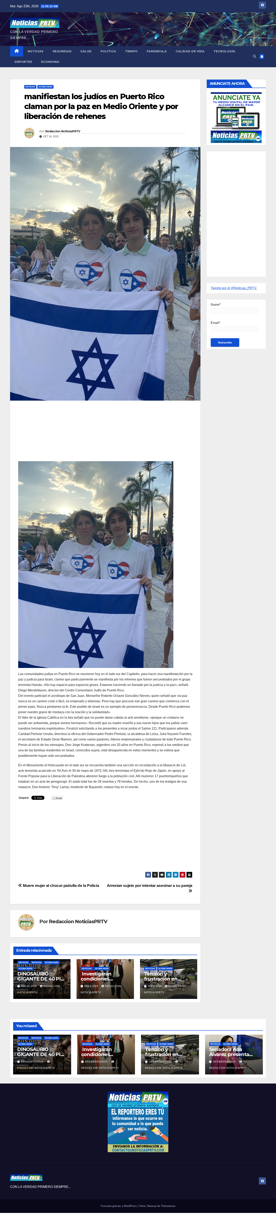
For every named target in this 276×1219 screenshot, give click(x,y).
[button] (254, 56)
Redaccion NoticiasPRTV (62, 131)
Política (108, 51)
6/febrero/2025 (97, 1061)
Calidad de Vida (190, 51)
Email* (215, 322)
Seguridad (62, 51)
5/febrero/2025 (161, 1061)
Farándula (157, 51)
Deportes (23, 62)
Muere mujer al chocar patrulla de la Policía (60, 885)
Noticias (36, 51)
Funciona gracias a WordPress (119, 1205)
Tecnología (224, 51)
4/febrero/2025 (225, 1061)
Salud (86, 51)
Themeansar (168, 1205)
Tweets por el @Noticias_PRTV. (234, 288)
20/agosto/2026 (32, 1061)
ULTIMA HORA (45, 87)
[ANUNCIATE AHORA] (236, 117)
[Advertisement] (105, 433)
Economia (50, 62)
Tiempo (131, 51)
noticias (23, 962)
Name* (216, 304)
